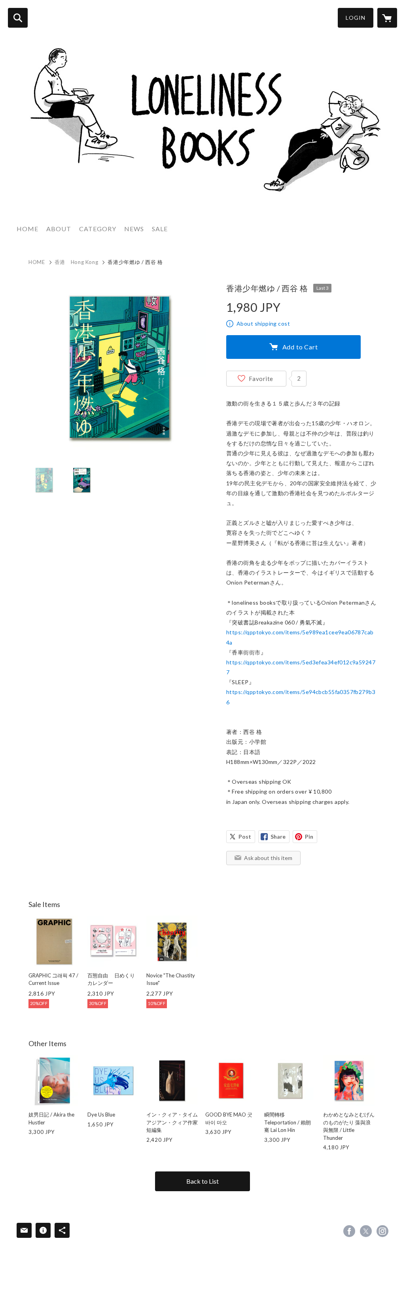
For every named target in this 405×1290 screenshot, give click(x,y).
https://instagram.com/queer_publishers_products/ (382, 1231)
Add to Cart (300, 347)
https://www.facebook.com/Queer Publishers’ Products (349, 1231)
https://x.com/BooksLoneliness (366, 1231)
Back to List (202, 1181)
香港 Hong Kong (76, 262)
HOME (27, 228)
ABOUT (58, 228)
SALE (160, 228)
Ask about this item (268, 857)
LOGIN (355, 17)
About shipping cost (263, 323)
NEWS (134, 228)
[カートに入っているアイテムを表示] (387, 18)
